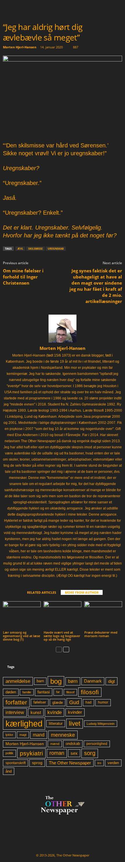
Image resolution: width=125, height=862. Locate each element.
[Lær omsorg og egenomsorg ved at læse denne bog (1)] (22, 615)
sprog (37, 763)
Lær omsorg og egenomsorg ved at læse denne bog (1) (21, 635)
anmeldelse (18, 681)
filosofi (90, 692)
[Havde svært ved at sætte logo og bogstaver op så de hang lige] (62, 615)
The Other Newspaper (70, 763)
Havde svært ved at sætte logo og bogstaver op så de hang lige (62, 635)
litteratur (56, 724)
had (88, 702)
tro (99, 763)
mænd (54, 743)
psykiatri (31, 753)
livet (74, 723)
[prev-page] (59, 649)
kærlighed (24, 723)
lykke (9, 734)
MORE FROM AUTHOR (82, 592)
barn (40, 681)
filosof (70, 692)
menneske (63, 735)
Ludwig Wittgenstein (101, 723)
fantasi (44, 692)
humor (103, 702)
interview (15, 712)
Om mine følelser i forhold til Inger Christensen (23, 277)
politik (9, 753)
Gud (74, 702)
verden (113, 763)
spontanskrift (16, 763)
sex (74, 753)
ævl (20, 249)
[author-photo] (62, 329)
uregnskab (56, 249)
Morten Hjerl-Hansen (19, 47)
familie (26, 692)
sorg (89, 753)
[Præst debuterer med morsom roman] (103, 615)
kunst (36, 712)
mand (38, 734)
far (58, 692)
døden (11, 692)
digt (111, 681)
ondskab (73, 744)
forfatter (16, 702)
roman (56, 753)
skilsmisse (35, 249)
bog (56, 681)
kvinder (75, 712)
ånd (9, 771)
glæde (57, 702)
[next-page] (66, 649)
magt (22, 734)
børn (73, 681)
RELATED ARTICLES (41, 592)
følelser (39, 702)
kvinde (54, 712)
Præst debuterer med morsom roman (100, 634)
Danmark (93, 681)
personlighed (96, 743)
